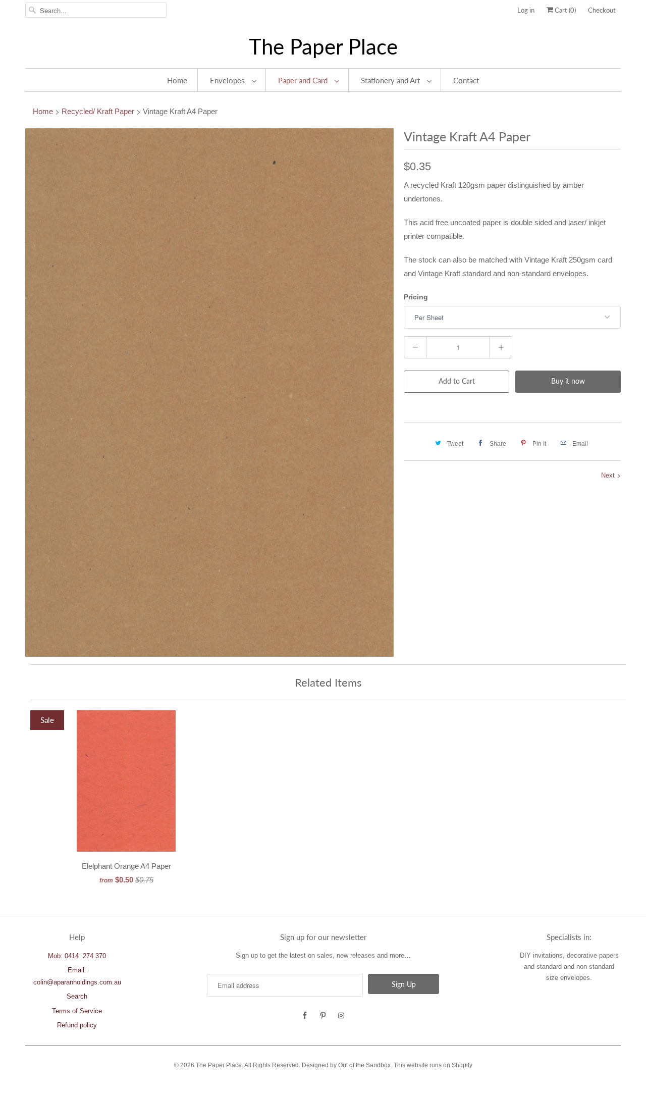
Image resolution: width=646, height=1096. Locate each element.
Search (77, 996)
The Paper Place (323, 46)
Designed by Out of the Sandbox (346, 1065)
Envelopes (228, 80)
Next (609, 475)
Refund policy (77, 1025)
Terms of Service (77, 1011)
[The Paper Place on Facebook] (304, 1015)
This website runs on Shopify (433, 1065)
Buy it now (568, 381)
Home (177, 80)
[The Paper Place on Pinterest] (323, 1015)
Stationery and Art (391, 80)
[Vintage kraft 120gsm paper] (209, 392)
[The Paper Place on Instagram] (341, 1015)
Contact (466, 80)
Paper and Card (304, 80)
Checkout (602, 10)
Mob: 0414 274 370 (77, 956)
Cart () (564, 10)
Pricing (416, 297)
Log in (525, 10)
